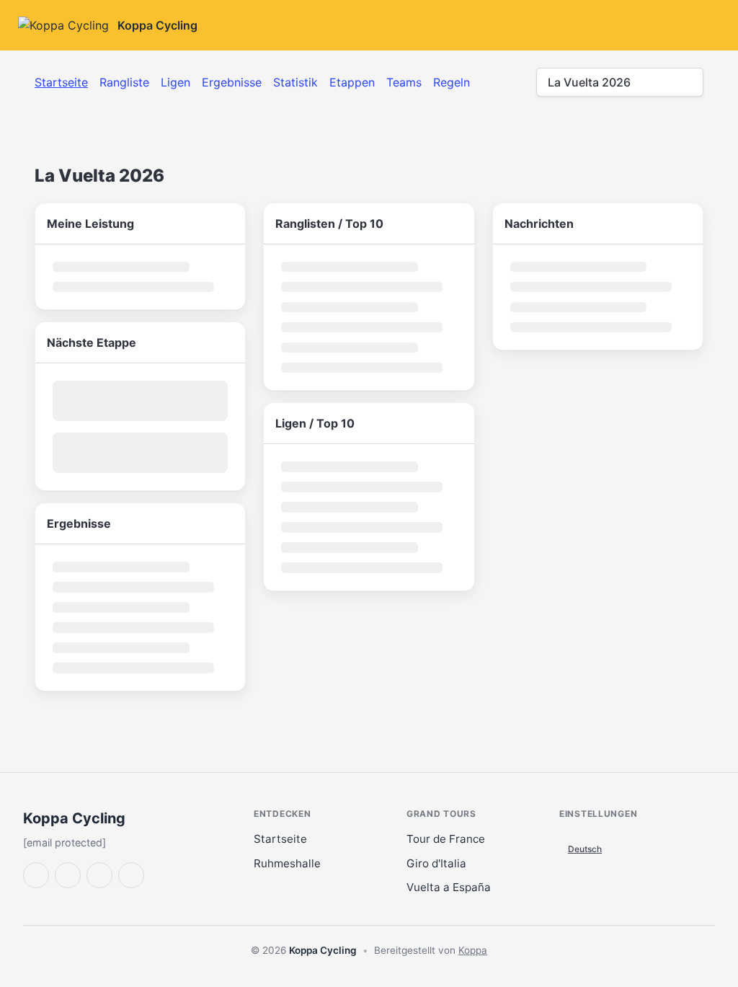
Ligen (175, 82)
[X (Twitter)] (36, 875)
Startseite (61, 82)
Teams (404, 82)
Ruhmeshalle (287, 863)
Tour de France (445, 839)
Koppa (472, 950)
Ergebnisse (232, 82)
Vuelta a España (448, 887)
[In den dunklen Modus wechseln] (593, 25)
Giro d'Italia (436, 863)
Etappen (352, 82)
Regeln (451, 82)
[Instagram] (131, 875)
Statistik (295, 82)
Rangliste (124, 82)
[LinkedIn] (99, 875)
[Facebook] (68, 875)
